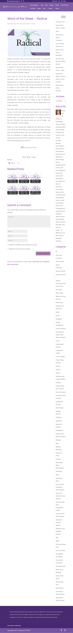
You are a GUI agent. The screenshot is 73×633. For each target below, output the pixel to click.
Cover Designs (60, 356)
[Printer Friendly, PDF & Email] (29, 157)
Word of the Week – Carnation (59, 37)
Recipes (39, 8)
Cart (59, 1)
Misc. (57, 443)
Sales (57, 475)
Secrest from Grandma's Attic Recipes (60, 487)
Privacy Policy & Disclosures (14, 625)
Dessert (58, 369)
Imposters (59, 421)
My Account (54, 1)
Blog (42, 5)
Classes (57, 8)
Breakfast (59, 319)
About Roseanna (34, 5)
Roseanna (11, 23)
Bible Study (59, 293)
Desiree (58, 366)
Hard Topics (59, 408)
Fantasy (51, 5)
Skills (57, 541)
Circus (58, 341)
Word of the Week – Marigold (59, 52)
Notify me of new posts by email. (19, 249)
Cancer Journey (61, 328)
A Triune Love (60, 22)
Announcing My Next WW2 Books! (60, 61)
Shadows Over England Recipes (60, 531)
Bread (57, 315)
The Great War (60, 550)
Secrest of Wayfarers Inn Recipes (60, 496)
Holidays (58, 417)
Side (57, 537)
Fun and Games (61, 392)
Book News (59, 302)
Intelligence (59, 430)
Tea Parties (32, 8)
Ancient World (60, 271)
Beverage (59, 289)
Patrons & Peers (65, 5)
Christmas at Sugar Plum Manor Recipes (60, 334)
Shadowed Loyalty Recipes (59, 522)
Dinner (58, 373)
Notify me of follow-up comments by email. (23, 245)
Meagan (58, 440)
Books (46, 5)
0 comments (32, 23)
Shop (44, 8)
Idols (57, 31)
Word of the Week (24, 23)
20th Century (60, 261)
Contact (50, 8)
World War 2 (60, 588)
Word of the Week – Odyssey (59, 88)
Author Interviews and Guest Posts (60, 283)
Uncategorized (60, 566)
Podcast (57, 5)
